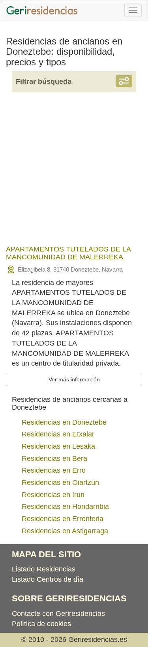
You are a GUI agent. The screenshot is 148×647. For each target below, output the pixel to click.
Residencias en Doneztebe (64, 422)
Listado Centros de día (47, 579)
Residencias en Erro (54, 470)
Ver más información (74, 379)
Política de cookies (41, 624)
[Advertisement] (74, 173)
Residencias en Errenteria (62, 519)
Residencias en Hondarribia (65, 506)
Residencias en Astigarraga (65, 531)
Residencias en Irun (53, 495)
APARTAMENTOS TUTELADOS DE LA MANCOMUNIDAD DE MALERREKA (68, 253)
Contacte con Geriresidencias (58, 613)
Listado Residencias (43, 569)
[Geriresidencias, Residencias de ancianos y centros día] (41, 10)
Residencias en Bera (54, 458)
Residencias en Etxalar (58, 434)
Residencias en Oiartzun (60, 482)
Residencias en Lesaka (58, 446)
